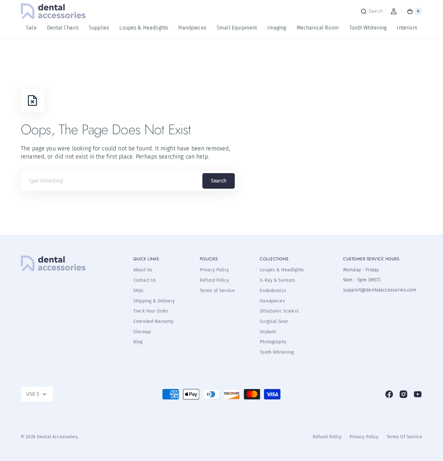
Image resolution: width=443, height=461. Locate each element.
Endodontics (273, 290)
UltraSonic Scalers (279, 311)
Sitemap (142, 332)
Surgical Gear (274, 321)
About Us (142, 270)
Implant (268, 332)
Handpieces (272, 301)
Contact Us (144, 280)
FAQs (138, 290)
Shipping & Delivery (154, 301)
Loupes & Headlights (282, 270)
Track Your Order (150, 311)
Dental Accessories (57, 437)
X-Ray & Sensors (277, 280)
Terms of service (404, 437)
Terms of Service (217, 290)
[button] (371, 11)
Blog (138, 342)
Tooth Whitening (277, 352)
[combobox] (129, 181)
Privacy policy (364, 437)
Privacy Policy (214, 270)
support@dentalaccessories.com (375, 290)
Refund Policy (214, 280)
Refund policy (327, 437)
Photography (273, 342)
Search (218, 181)
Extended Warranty (153, 321)
